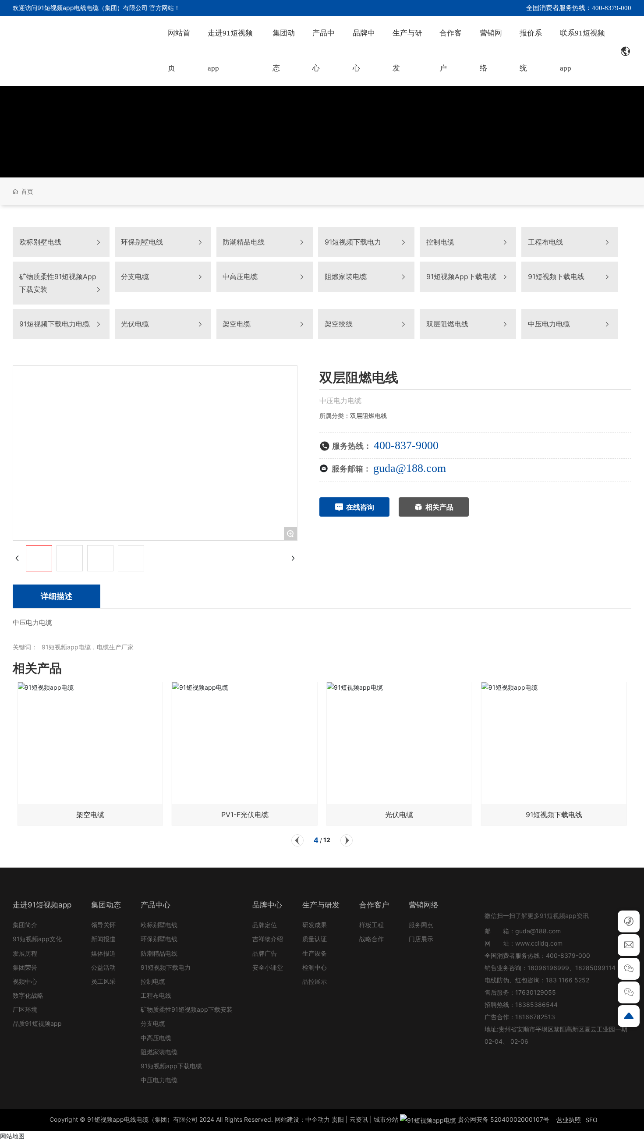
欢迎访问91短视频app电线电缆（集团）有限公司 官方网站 (93, 7)
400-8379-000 (568, 955)
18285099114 (595, 967)
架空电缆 (90, 814)
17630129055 (535, 992)
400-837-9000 (406, 445)
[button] (297, 840)
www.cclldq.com (539, 943)
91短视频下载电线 (554, 814)
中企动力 (317, 1119)
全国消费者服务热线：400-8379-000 (578, 7)
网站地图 (12, 1136)
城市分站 (386, 1119)
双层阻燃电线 (368, 415)
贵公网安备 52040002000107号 (502, 1119)
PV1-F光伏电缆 (245, 814)
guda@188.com (409, 468)
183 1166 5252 (567, 980)
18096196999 (548, 967)
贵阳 (338, 1119)
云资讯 (359, 1119)
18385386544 (536, 1004)
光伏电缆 (399, 814)
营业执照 (568, 1119)
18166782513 (536, 1017)
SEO (591, 1119)
